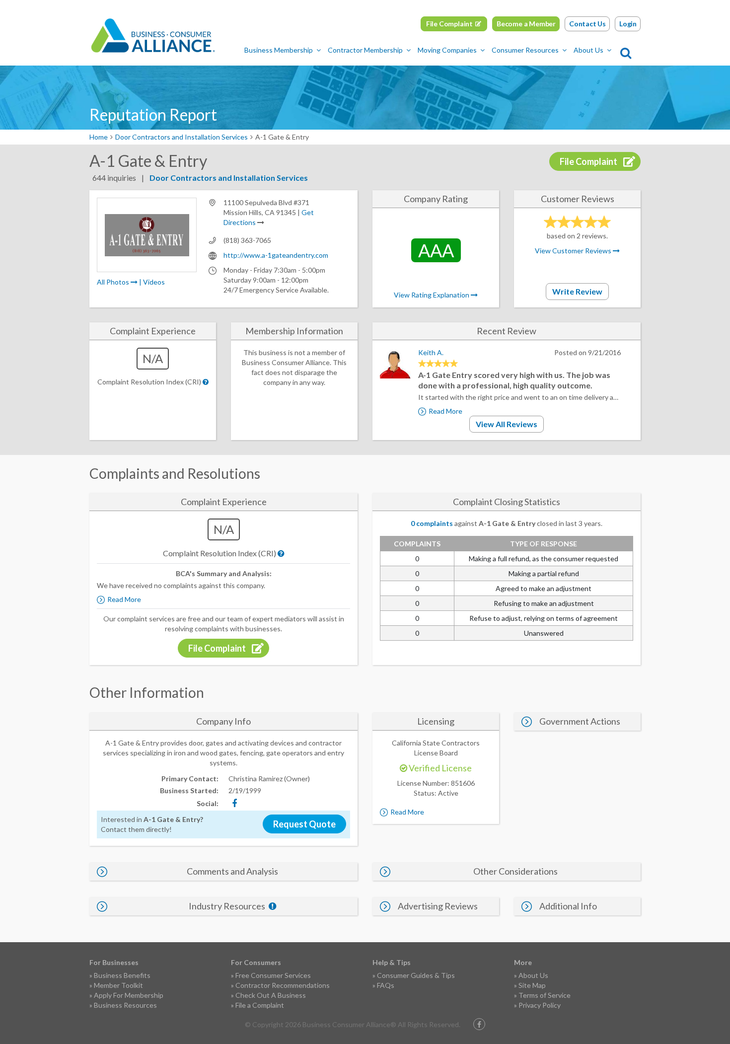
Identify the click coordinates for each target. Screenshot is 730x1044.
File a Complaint (259, 1005)
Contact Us (587, 23)
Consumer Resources (525, 50)
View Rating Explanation (432, 295)
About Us (588, 50)
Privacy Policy (539, 1005)
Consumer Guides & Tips (416, 975)
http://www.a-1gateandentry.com (275, 255)
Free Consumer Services (273, 975)
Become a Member (526, 23)
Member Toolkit (118, 985)
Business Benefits (122, 975)
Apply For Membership (128, 995)
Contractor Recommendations (282, 985)
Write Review (577, 291)
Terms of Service (544, 995)
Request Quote (304, 824)
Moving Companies (447, 50)
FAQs (385, 985)
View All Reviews (506, 424)
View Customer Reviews (574, 250)
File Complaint (449, 23)
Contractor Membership (365, 50)
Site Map (532, 985)
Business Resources (125, 1005)
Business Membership (278, 50)
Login (628, 23)
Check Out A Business (270, 995)
